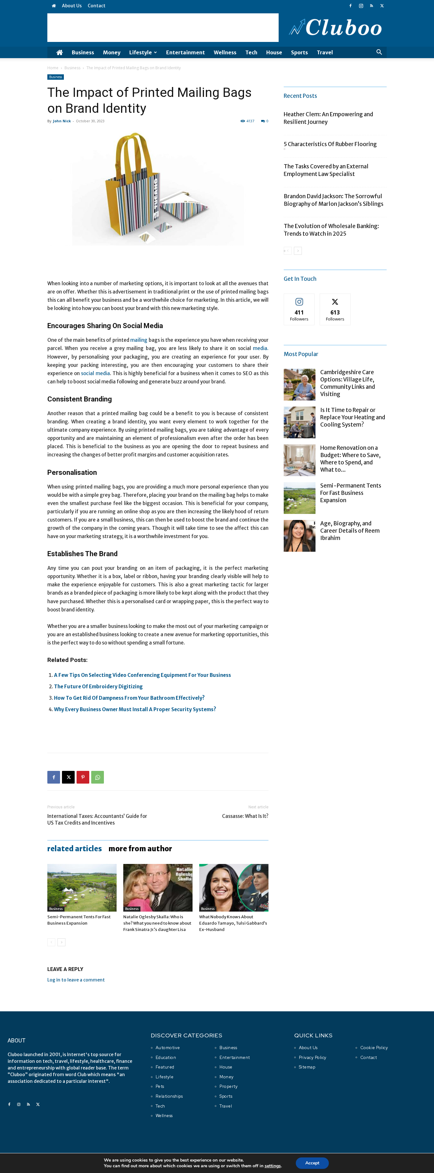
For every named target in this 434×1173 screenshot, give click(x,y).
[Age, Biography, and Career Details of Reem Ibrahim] (299, 536)
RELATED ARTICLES (74, 849)
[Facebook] (350, 5)
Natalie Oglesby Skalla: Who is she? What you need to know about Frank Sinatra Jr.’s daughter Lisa (157, 923)
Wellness (225, 52)
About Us (72, 6)
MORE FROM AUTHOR (140, 849)
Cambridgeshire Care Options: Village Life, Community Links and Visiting (347, 383)
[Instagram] (361, 5)
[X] (382, 5)
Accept (312, 1163)
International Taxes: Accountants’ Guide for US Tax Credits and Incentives (97, 819)
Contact (96, 6)
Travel (325, 52)
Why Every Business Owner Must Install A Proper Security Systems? (135, 709)
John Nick (62, 120)
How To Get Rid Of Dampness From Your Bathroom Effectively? (129, 698)
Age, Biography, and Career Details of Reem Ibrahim (350, 531)
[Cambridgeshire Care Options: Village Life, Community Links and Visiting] (299, 385)
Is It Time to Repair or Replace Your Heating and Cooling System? (352, 417)
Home (52, 68)
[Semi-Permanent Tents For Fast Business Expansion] (82, 888)
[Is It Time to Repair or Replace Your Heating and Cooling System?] (299, 422)
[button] (379, 53)
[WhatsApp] (97, 777)
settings (273, 1166)
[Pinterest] (83, 777)
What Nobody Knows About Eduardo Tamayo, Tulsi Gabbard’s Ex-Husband (233, 923)
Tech (251, 52)
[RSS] (371, 5)
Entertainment (185, 52)
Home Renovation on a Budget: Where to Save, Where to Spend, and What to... (350, 458)
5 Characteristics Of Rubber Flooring (330, 144)
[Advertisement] (163, 27)
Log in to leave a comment (76, 980)
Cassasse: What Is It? (245, 816)
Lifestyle (140, 52)
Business (83, 52)
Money (111, 52)
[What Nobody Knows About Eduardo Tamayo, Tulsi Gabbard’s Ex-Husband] (233, 888)
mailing (138, 340)
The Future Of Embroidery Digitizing (98, 687)
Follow (299, 298)
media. (260, 348)
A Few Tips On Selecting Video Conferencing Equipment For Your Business (142, 675)
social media (95, 373)
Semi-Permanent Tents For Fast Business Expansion (350, 493)
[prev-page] (51, 942)
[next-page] (61, 942)
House (274, 52)
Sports (299, 52)
